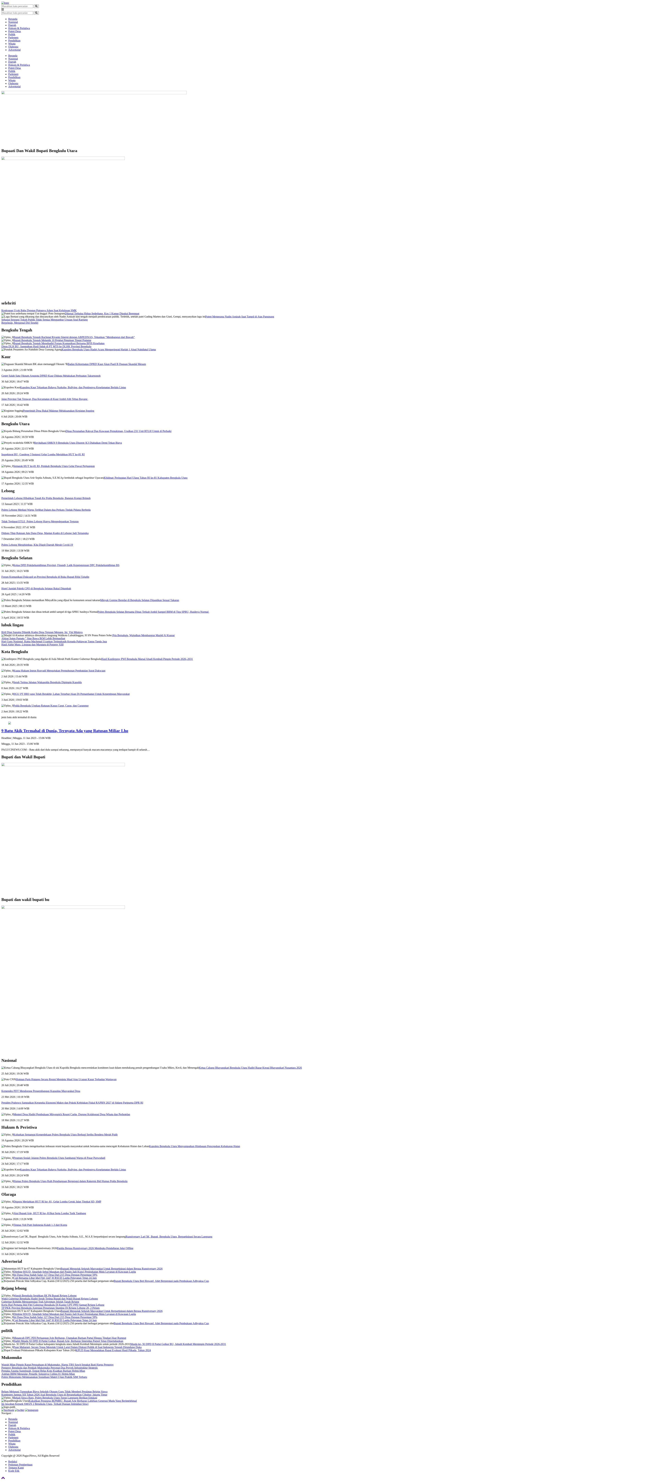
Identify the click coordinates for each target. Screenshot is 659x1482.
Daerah (12, 25)
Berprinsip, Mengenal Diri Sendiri (19, 322)
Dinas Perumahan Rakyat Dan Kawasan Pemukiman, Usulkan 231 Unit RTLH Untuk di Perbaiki (118, 431)
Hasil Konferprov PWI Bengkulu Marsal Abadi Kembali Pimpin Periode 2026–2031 (147, 659)
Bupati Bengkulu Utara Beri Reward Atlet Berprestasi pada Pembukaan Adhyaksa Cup (161, 1281)
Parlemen (13, 37)
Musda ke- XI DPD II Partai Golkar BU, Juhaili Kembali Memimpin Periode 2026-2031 (178, 1344)
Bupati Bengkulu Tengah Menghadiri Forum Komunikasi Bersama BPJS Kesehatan (59, 343)
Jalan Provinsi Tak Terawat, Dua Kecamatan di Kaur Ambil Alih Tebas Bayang (44, 399)
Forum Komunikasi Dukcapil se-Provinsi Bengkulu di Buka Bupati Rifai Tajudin (45, 576)
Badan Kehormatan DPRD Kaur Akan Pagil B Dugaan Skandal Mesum (107, 364)
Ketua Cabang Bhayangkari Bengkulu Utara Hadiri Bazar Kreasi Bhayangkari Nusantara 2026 (250, 1067)
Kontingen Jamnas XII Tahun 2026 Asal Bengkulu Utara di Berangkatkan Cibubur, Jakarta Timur (54, 1394)
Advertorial (14, 49)
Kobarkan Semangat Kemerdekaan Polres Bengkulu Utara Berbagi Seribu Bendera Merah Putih (65, 1134)
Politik (11, 34)
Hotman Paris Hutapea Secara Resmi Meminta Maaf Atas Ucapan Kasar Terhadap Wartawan (66, 1079)
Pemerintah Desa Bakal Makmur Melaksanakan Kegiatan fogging (58, 410)
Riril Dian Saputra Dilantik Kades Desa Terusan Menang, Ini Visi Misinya (42, 632)
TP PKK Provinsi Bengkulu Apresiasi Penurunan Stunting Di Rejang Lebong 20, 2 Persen (50, 1307)
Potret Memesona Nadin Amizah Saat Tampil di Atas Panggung (239, 316)
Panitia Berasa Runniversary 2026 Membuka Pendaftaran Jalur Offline (95, 1248)
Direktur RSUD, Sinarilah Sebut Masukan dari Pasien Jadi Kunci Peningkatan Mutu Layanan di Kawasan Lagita (74, 1271)
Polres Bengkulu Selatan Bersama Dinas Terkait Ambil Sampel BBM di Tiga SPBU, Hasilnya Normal (153, 611)
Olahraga (13, 46)
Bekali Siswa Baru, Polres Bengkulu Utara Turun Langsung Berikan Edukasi (55, 1397)
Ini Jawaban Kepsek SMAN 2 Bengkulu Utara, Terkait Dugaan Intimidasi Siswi (44, 1403)
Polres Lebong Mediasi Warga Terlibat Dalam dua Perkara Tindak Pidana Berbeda (46, 509)
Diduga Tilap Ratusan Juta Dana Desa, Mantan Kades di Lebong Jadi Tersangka (45, 533)
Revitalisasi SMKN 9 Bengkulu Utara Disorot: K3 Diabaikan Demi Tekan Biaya (78, 442)
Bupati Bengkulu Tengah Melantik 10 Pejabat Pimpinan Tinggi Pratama (52, 340)
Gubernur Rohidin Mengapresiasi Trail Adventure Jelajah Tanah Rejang (40, 1301)
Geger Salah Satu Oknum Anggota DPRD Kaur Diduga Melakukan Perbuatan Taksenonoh (51, 375)
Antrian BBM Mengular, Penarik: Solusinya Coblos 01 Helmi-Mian (38, 1373)
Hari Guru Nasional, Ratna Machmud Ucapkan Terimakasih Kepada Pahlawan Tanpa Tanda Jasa (54, 641)
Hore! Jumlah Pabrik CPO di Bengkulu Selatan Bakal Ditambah (36, 588)
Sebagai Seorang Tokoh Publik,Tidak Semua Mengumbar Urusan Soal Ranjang (44, 319)
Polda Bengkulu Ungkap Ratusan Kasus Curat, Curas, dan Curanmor (51, 705)
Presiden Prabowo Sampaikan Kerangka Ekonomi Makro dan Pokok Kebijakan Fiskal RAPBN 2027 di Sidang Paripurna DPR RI (72, 1102)
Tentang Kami (16, 1467)
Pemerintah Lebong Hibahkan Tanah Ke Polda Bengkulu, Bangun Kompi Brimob (46, 498)
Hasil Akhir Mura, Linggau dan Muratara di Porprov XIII (32, 644)
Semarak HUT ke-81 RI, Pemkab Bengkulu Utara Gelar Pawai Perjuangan (54, 466)
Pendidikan (14, 40)
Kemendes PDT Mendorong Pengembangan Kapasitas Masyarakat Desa (40, 1091)
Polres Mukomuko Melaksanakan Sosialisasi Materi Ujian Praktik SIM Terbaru (44, 1377)
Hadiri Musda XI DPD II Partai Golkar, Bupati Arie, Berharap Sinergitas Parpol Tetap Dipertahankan (68, 1341)
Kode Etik (13, 1470)
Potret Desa (14, 31)
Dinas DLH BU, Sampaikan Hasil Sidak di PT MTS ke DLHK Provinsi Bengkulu (46, 346)
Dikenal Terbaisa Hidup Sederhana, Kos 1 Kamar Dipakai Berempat (102, 313)
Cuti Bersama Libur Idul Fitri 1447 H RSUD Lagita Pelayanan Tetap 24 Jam (55, 1277)
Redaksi (12, 1461)
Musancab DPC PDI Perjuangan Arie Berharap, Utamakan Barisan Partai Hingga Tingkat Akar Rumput (69, 1337)
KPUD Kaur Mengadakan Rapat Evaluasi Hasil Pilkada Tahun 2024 (113, 1350)
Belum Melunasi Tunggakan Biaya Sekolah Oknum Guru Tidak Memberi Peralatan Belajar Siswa (54, 1391)
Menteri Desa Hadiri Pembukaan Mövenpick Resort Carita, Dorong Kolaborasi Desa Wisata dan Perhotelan (71, 1114)
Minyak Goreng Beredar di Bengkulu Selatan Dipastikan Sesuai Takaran (139, 600)
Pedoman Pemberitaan (20, 1464)
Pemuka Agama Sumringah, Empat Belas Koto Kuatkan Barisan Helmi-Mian (43, 1370)
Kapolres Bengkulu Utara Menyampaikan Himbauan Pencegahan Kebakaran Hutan (194, 1146)
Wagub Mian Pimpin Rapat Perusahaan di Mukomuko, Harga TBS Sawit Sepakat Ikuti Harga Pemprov (57, 1364)
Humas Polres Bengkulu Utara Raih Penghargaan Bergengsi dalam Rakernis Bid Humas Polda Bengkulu (70, 1181)
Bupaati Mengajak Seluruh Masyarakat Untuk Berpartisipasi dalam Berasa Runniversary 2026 (112, 1268)
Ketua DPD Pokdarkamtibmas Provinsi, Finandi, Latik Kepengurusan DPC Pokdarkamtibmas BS (66, 565)
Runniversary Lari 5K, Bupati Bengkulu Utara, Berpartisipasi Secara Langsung (169, 1236)
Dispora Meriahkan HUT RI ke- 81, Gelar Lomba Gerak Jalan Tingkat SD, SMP (57, 1201)
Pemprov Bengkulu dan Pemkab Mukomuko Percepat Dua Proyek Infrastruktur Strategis (49, 1367)
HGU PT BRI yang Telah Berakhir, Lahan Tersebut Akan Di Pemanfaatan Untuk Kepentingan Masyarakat (71, 693)
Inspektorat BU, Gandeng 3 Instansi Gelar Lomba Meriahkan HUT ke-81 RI (43, 454)
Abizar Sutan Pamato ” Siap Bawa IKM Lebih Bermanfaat (33, 638)
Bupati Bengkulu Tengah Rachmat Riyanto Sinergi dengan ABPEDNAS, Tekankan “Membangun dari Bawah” (74, 337)
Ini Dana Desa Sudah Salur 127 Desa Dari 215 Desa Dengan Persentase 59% (55, 1274)
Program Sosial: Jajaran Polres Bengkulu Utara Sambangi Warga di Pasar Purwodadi (59, 1157)
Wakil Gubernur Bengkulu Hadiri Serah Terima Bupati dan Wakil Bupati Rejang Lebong (49, 1298)
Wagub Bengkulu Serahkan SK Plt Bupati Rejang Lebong (45, 1295)
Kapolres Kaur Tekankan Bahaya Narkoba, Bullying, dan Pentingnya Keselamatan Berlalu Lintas (73, 387)
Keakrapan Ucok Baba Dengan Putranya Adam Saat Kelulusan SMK (39, 310)
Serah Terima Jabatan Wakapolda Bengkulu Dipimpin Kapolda (47, 682)
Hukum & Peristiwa (19, 28)
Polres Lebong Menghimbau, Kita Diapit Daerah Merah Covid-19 (37, 544)
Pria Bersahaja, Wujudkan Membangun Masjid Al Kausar (143, 635)
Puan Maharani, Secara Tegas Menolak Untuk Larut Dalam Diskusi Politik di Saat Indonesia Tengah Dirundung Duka (77, 1347)
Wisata (11, 43)
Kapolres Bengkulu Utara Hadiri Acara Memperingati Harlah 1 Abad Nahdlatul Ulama (109, 349)
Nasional (13, 22)
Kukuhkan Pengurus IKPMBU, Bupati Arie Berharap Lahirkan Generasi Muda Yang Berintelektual (83, 1400)
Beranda (12, 18)
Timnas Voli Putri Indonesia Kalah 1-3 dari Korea (40, 1224)
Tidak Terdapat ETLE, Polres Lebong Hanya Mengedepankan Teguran (40, 521)
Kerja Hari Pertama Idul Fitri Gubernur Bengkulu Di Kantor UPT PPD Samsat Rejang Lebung (52, 1304)
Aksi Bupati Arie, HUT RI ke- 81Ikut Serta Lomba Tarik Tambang (49, 1213)
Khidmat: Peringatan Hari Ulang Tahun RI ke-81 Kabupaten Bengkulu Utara (145, 477)
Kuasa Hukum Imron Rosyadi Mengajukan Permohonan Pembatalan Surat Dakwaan (59, 670)
